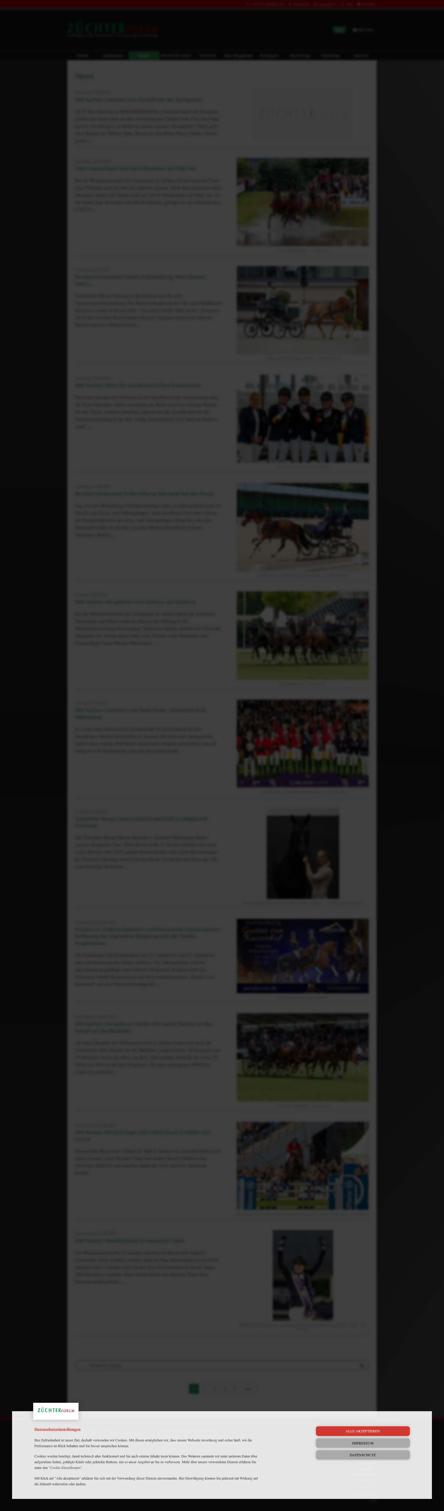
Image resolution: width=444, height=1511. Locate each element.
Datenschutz (363, 1454)
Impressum (363, 1443)
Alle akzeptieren (363, 1430)
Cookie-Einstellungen (65, 1467)
